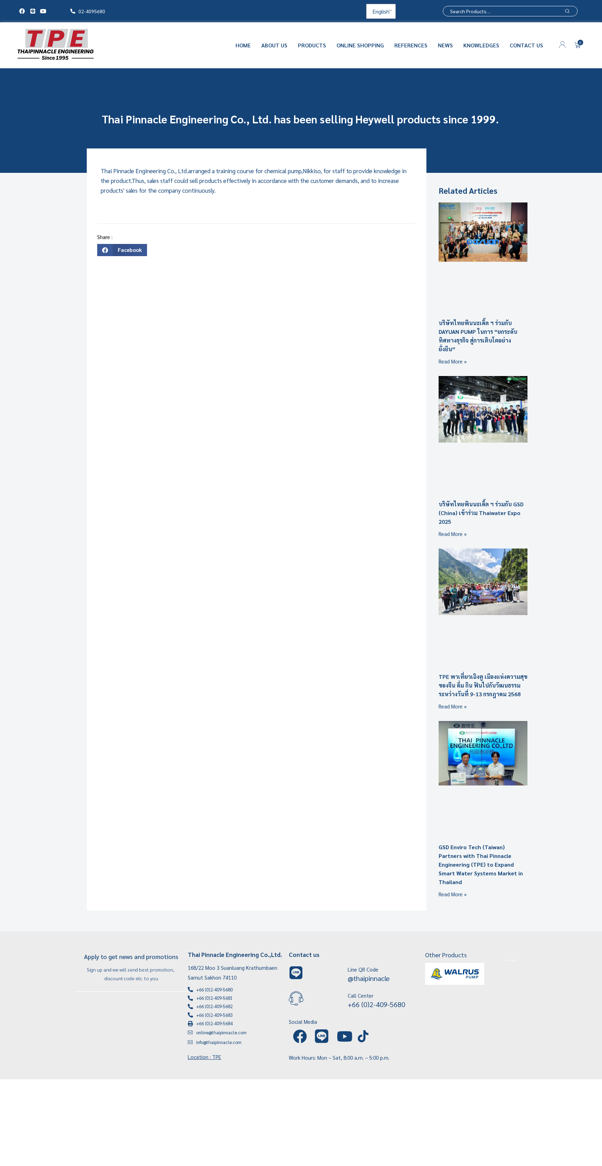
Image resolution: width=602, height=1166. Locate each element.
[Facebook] (22, 11)
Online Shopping (360, 45)
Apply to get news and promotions (131, 956)
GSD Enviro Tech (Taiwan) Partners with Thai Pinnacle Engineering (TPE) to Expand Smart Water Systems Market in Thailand (481, 864)
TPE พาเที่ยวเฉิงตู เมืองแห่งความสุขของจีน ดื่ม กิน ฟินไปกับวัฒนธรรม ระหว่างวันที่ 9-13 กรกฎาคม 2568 (483, 685)
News (445, 45)
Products (312, 45)
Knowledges (481, 45)
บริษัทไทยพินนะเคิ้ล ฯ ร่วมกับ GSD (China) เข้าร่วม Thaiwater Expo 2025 (481, 512)
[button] (122, 250)
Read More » (453, 361)
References (410, 45)
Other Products (446, 955)
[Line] (32, 11)
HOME (243, 45)
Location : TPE (204, 1056)
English (380, 11)
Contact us (526, 45)
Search (567, 11)
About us (274, 45)
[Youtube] (43, 11)
